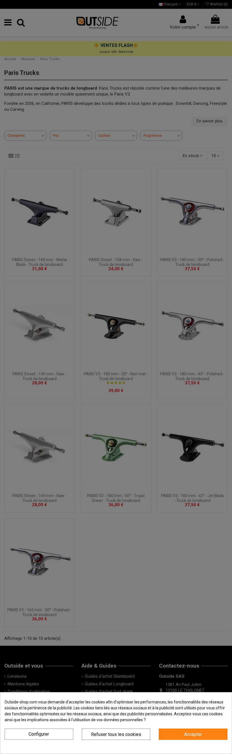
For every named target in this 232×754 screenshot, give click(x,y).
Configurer (39, 734)
